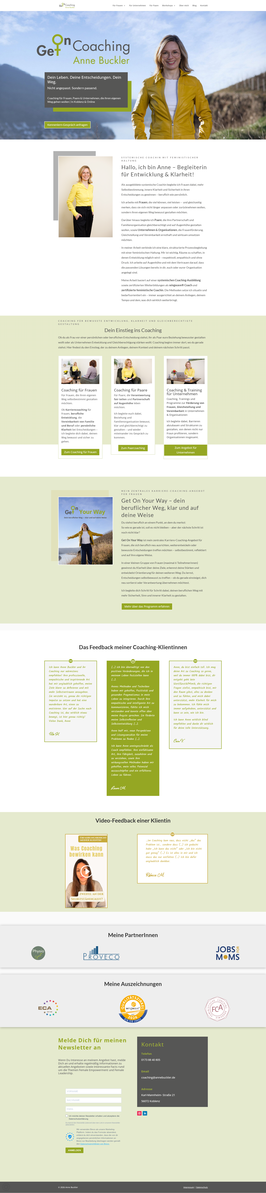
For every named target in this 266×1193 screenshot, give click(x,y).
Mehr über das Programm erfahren (146, 606)
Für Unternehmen (137, 6)
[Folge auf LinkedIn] (145, 1113)
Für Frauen (118, 6)
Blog (194, 6)
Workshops (167, 6)
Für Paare (153, 6)
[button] (6, 1187)
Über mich (184, 6)
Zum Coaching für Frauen (80, 452)
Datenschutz (202, 1187)
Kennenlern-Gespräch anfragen (67, 125)
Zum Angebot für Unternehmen (186, 450)
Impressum (188, 1187)
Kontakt (204, 6)
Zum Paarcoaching (133, 448)
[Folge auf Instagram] (139, 1113)
